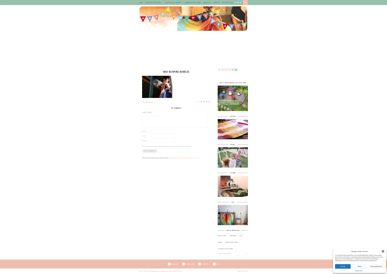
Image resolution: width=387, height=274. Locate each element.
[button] (383, 251)
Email (144, 136)
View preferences (376, 266)
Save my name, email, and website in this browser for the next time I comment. (168, 146)
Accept (343, 266)
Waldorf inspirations (153, 2)
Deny (359, 266)
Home (141, 2)
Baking (220, 242)
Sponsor (216, 2)
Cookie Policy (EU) (228, 2)
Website (144, 141)
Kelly (151, 102)
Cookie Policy (358, 270)
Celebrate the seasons (173, 2)
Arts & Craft (222, 235)
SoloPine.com (178, 271)
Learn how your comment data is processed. (184, 158)
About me (207, 2)
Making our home (231, 242)
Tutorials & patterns (225, 249)
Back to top (242, 271)
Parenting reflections (193, 2)
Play (241, 235)
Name (144, 131)
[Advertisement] (193, 52)
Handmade (233, 235)
